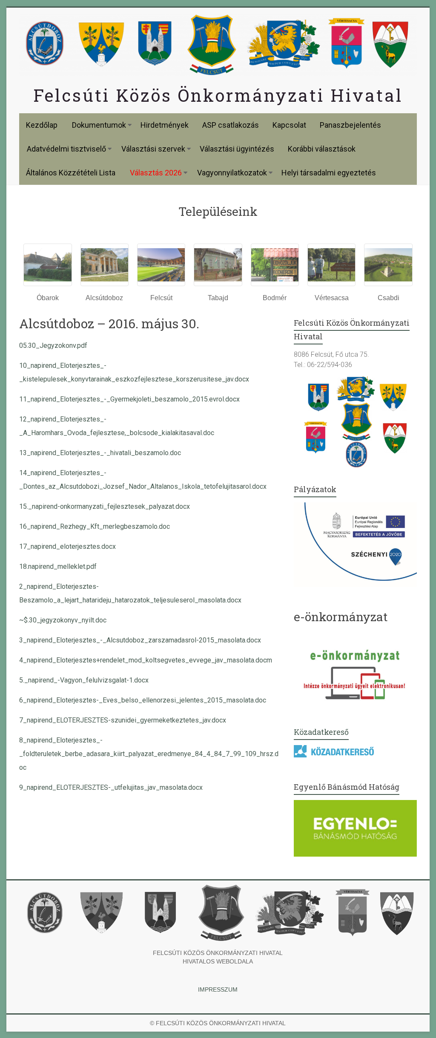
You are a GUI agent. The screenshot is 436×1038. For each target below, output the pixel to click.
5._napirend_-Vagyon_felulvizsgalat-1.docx (84, 680)
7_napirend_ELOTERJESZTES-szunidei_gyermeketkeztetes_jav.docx (122, 720)
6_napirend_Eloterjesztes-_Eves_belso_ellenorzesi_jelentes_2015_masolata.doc (142, 700)
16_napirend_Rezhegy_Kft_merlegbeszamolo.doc (94, 526)
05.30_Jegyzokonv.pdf (53, 345)
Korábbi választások (322, 148)
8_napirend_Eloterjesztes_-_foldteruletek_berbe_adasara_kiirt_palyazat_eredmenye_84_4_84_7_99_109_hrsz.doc (148, 753)
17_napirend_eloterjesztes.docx (67, 546)
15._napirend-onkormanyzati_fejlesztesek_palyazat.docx (104, 506)
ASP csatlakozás (230, 124)
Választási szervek (153, 148)
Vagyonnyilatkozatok (232, 172)
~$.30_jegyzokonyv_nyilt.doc (62, 620)
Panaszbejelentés (350, 124)
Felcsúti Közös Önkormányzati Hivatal (218, 95)
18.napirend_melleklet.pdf (58, 566)
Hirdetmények (165, 124)
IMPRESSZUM (218, 989)
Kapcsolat (289, 124)
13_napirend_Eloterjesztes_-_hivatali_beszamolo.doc (100, 453)
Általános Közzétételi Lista (70, 172)
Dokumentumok (99, 124)
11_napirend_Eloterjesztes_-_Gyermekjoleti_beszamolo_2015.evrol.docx (129, 399)
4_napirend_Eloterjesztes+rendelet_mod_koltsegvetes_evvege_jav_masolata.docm (145, 660)
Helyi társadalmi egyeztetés (328, 172)
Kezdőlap (41, 124)
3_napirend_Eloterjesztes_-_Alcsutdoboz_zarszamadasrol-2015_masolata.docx (140, 640)
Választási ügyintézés (237, 148)
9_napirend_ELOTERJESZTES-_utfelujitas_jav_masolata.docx (111, 787)
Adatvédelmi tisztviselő (66, 148)
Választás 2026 (156, 172)
